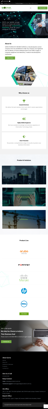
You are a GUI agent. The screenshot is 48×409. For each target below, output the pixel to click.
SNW (30, 404)
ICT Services (24, 175)
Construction (24, 219)
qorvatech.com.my (15, 381)
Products (4, 366)
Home (4, 360)
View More (24, 314)
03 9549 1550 (5, 1)
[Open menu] (30, 8)
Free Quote (43, 8)
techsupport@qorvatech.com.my (31, 3)
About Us (4, 362)
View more (10, 58)
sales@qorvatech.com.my (9, 3)
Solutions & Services (7, 364)
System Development (24, 197)
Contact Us (6, 341)
